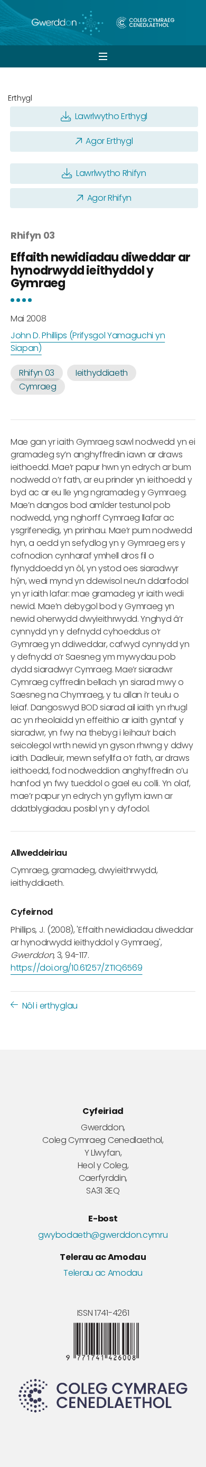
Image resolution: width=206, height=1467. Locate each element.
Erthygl (20, 98)
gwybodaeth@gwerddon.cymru (102, 1235)
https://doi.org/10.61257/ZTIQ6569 (76, 968)
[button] (103, 56)
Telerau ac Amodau (103, 1273)
